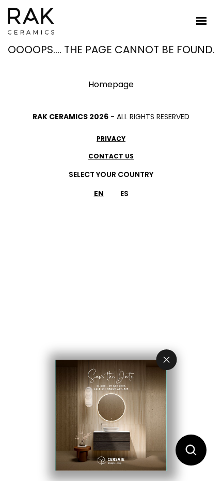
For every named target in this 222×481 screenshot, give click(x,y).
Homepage (111, 84)
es (124, 193)
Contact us (111, 156)
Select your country (111, 174)
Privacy (111, 138)
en (99, 193)
